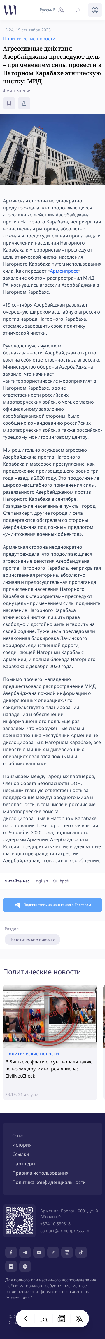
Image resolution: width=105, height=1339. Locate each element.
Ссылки (20, 1154)
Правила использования (40, 1173)
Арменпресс (64, 271)
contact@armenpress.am (64, 1230)
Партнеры (23, 1163)
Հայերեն (61, 881)
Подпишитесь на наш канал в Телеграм (57, 904)
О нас (18, 1135)
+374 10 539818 (55, 1223)
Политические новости (32, 939)
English (41, 881)
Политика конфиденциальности (49, 1182)
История (22, 1145)
